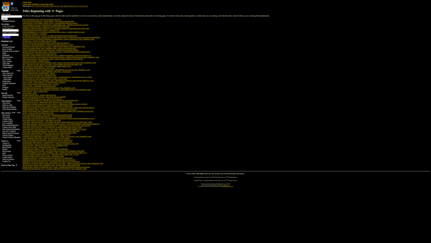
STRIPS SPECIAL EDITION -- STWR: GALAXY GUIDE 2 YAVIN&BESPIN (45, 149)
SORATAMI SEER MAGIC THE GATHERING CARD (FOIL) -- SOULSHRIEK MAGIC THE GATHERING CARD (56, 90)
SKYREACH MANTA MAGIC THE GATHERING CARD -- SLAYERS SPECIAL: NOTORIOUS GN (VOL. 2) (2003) (57, 77)
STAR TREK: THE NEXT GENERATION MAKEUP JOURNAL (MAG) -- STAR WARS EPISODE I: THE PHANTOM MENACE (60, 124)
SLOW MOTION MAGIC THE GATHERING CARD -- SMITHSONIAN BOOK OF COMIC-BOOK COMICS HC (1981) (58, 81)
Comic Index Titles (46, 4)
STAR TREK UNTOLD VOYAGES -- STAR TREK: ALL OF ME (41, 120)
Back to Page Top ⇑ (9, 165)
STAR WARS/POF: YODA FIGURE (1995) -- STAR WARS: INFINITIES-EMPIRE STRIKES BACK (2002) (54, 129)
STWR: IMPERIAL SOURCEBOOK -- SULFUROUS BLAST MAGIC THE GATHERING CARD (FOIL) (53, 151)
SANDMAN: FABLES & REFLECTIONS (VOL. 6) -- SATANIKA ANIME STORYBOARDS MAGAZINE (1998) (55, 28)
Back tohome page (14, 9)
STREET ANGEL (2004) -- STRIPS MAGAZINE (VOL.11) (40, 147)
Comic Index (27, 2)
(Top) (18, 70)
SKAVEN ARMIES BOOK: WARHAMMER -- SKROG (38, 73)
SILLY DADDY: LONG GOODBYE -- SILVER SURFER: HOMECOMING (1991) (46, 66)
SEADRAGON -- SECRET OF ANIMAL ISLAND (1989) (39, 41)
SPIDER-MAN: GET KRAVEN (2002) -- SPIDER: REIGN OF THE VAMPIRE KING (47, 106)
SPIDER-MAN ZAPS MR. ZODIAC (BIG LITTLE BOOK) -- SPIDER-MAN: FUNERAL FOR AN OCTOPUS (54, 104)
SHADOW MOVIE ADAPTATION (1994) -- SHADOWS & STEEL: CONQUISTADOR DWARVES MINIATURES (56, 52)
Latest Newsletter (8, 26)
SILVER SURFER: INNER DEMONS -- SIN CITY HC (38, 68)
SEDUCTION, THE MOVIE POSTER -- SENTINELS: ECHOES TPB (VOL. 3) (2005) (47, 45)
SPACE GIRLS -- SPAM (29, 93)
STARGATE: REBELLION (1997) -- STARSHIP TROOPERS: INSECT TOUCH (46, 135)
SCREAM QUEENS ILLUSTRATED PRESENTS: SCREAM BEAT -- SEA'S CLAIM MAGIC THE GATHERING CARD (58, 39)
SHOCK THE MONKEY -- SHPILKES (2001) (36, 61)
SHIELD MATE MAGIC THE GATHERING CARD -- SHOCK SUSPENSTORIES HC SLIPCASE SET (52, 59)
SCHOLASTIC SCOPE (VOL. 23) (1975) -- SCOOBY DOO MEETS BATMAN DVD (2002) (49, 36)
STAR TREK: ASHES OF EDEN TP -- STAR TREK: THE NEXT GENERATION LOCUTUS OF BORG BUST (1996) (57, 122)
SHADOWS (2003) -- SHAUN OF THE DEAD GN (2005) (39, 54)
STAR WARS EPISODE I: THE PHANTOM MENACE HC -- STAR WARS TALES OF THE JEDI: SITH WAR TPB (56, 126)
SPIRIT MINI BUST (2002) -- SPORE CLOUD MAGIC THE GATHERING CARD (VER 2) (49, 109)
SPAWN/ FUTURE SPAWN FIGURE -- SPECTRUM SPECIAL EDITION (44, 97)
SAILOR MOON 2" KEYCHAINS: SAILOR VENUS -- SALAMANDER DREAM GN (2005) (49, 23)
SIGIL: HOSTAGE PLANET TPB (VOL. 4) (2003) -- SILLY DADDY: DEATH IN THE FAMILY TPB (52, 64)
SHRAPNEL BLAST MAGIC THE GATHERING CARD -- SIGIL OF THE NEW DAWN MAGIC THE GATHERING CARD (59, 63)
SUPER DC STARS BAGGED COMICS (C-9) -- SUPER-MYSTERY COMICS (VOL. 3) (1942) (50, 154)
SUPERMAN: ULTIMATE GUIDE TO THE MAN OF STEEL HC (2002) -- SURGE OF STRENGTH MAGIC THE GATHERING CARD (62, 163)
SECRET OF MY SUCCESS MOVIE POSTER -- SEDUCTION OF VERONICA (46, 43)
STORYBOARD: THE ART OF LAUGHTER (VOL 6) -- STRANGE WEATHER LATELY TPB (50, 144)
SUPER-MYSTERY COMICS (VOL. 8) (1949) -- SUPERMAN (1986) (43, 156)
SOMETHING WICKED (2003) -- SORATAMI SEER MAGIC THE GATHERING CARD (48, 88)
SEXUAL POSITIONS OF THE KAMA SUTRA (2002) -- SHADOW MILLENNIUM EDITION (50, 50)
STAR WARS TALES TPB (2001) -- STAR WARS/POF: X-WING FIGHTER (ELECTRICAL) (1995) (52, 127)
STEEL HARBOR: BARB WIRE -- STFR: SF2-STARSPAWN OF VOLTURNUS (46, 138)
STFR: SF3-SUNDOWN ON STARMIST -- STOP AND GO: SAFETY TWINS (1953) (47, 140)
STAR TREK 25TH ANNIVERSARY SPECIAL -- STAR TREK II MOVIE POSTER (47, 117)
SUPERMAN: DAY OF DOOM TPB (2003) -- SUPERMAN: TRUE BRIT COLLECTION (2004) (51, 162)
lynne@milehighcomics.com (226, 186)
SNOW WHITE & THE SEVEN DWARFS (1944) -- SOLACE (40, 84)
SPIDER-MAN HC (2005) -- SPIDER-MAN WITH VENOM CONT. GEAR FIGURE (47, 102)
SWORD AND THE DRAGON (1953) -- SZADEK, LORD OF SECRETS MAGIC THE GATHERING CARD (54, 169)
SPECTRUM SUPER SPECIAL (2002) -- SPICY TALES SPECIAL (42, 99)
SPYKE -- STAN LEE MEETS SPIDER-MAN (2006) (38, 113)
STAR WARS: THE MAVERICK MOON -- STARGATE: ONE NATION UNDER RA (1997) (49, 133)
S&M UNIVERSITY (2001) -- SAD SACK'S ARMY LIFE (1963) (41, 19)
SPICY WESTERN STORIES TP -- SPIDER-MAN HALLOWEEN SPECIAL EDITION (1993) (50, 100)
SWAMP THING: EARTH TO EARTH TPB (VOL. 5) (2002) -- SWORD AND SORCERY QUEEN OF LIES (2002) (56, 167)
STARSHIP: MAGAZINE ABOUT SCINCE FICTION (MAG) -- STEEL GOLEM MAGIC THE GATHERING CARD (56, 136)
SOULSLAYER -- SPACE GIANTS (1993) (34, 91)
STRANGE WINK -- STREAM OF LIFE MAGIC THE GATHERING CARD (44, 145)
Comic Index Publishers (30, 4)
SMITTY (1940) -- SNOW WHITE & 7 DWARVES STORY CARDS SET (44, 82)
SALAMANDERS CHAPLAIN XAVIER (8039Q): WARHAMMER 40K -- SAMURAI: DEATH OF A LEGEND (55, 25)
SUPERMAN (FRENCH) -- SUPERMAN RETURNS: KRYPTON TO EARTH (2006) (47, 158)
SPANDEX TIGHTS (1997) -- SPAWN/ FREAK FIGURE (39, 95)
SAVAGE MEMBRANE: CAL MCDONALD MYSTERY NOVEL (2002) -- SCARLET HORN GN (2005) (53, 32)
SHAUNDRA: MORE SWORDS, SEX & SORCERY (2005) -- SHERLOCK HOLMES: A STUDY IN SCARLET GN (56, 55)
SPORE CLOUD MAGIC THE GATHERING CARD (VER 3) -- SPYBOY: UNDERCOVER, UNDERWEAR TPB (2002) (58, 111)
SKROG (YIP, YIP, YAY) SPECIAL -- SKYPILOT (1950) (39, 75)
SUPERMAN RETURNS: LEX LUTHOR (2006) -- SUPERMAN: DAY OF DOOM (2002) (49, 160)
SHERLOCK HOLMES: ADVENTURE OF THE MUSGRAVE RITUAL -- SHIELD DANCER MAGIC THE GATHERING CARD (60, 57)
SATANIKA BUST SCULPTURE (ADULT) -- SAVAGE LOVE (40, 30)
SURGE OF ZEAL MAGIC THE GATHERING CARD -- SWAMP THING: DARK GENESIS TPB (51, 165)
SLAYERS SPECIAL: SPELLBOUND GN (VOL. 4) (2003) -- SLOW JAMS (44, 79)
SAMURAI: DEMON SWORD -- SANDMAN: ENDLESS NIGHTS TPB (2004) (45, 27)
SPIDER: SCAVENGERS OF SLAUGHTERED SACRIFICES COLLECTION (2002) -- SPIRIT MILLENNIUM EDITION (58, 108)
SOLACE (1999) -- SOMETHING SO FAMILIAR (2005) (39, 86)
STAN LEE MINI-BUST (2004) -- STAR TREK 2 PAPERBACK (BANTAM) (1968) (47, 115)
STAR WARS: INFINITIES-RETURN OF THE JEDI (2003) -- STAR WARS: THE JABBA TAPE (50, 131)
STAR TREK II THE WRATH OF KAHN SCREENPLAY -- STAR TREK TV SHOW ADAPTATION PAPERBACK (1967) (58, 118)
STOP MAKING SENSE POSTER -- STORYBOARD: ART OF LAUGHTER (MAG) (47, 142)
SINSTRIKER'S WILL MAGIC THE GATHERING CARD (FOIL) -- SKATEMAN (46, 72)
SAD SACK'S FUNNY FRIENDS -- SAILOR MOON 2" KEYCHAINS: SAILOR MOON (48, 21)
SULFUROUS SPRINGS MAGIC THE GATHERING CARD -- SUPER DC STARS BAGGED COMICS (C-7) (54, 153)
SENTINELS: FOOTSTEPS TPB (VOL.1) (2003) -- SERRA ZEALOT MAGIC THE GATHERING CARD (53, 46)
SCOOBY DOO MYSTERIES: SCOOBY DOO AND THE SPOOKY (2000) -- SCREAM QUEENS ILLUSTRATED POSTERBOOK (61, 37)
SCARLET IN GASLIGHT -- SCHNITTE (34, 34)
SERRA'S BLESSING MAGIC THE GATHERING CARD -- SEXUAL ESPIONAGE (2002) (49, 48)
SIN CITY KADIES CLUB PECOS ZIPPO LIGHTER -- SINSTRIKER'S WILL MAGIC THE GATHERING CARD (56, 70)
